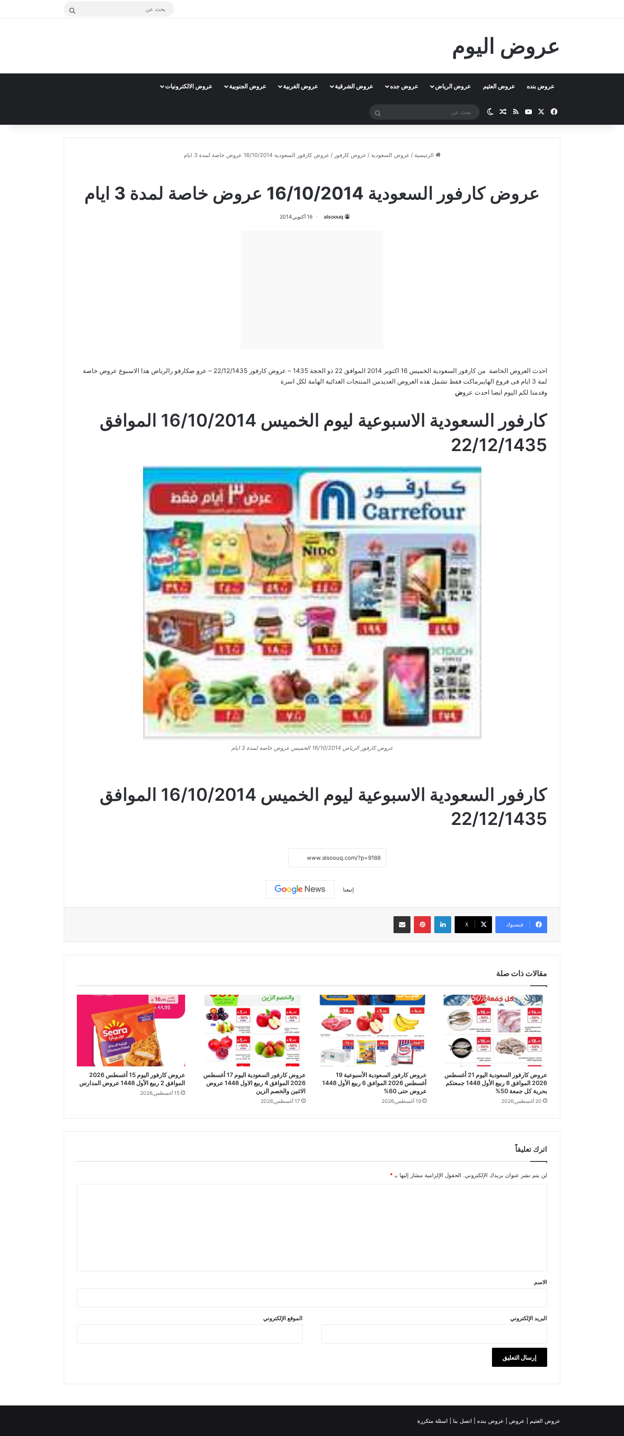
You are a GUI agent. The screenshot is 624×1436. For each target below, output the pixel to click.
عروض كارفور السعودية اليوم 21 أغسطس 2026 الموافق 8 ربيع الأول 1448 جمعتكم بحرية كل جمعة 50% (495, 1082)
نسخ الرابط (262, 857)
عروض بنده (540, 86)
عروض (516, 1420)
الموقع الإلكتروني (283, 1318)
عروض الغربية (300, 86)
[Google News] (300, 889)
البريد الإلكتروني (528, 1318)
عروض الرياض (453, 86)
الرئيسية (425, 154)
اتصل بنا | (462, 1420)
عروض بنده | (490, 1420)
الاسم (540, 1282)
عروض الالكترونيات (188, 86)
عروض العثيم (499, 86)
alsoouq (333, 216)
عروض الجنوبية (247, 86)
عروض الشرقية (354, 86)
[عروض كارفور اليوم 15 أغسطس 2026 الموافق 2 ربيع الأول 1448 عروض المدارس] (131, 1031)
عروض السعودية (390, 154)
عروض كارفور (350, 154)
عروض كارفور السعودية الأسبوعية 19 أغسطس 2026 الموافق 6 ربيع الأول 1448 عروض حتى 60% (374, 1082)
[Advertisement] (312, 289)
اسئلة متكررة (433, 1420)
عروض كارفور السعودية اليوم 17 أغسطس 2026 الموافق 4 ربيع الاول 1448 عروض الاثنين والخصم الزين (254, 1082)
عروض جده (404, 86)
